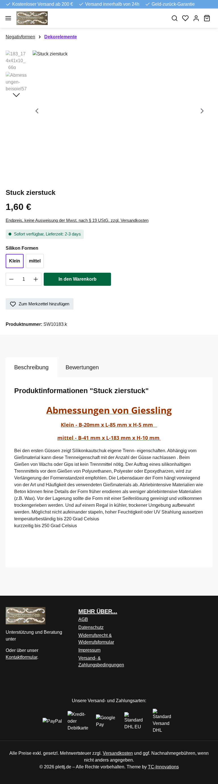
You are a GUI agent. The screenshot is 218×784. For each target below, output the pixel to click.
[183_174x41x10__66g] (119, 112)
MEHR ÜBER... (97, 611)
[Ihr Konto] (196, 18)
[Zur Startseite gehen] (90, 18)
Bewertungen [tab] (82, 367)
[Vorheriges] (37, 111)
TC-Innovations (163, 766)
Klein (14, 260)
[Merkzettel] (185, 18)
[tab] (31, 367)
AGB (83, 619)
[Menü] (8, 18)
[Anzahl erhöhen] (35, 279)
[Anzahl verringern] (11, 279)
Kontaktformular (21, 657)
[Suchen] (174, 18)
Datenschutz (91, 627)
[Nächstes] (202, 111)
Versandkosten (118, 753)
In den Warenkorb (77, 279)
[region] (109, 112)
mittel (35, 260)
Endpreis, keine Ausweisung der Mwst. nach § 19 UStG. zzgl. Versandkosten (77, 220)
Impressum (89, 650)
